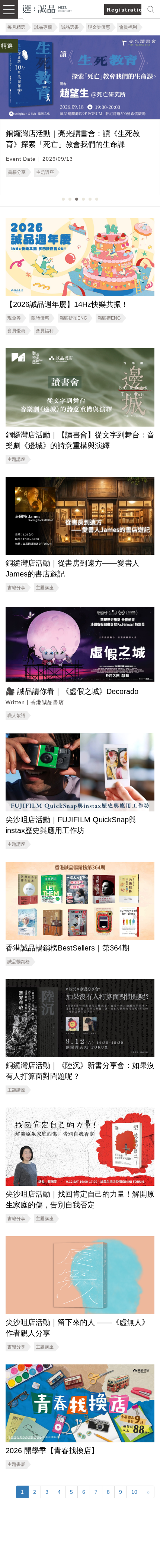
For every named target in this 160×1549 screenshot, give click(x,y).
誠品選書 (70, 27)
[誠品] (48, 9)
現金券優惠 (99, 27)
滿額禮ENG (109, 318)
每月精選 (16, 27)
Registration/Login (124, 10)
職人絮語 (16, 715)
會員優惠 (16, 330)
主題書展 (16, 1464)
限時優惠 (40, 318)
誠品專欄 (43, 27)
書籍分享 (17, 172)
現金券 (14, 318)
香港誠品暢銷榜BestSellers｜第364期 (67, 948)
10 (134, 1492)
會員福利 (128, 27)
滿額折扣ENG (73, 318)
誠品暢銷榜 (18, 961)
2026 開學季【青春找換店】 (52, 1450)
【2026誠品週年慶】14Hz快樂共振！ (67, 304)
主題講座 (45, 172)
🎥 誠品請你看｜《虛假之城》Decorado (72, 691)
